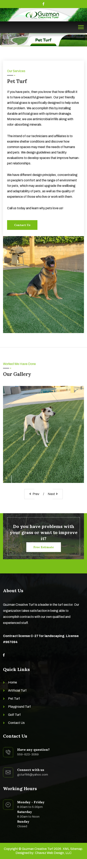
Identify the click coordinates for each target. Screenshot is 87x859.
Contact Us (22, 225)
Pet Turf (14, 698)
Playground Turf (19, 706)
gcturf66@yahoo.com (32, 774)
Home (12, 682)
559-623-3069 (28, 754)
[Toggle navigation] (81, 27)
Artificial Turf (17, 690)
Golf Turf (14, 714)
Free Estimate (43, 547)
